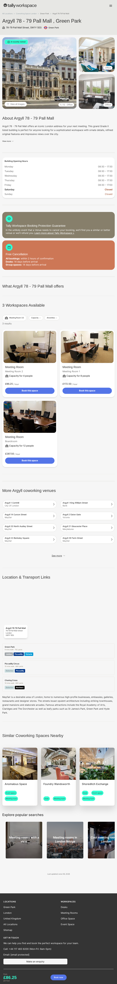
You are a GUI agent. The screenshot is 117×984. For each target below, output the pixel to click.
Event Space (67, 924)
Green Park (9, 907)
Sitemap (7, 930)
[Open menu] (111, 6)
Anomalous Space (16, 784)
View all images (17, 104)
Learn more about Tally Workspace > (54, 233)
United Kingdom (12, 918)
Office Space (68, 918)
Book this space (30, 390)
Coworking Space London (26, 13)
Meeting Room (14, 367)
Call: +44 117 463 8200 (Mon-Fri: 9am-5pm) (27, 948)
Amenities (51, 318)
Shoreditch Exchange (95, 784)
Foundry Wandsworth (56, 784)
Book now (58, 977)
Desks (64, 907)
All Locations (7, 13)
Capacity (35, 318)
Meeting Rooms (69, 912)
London (7, 912)
